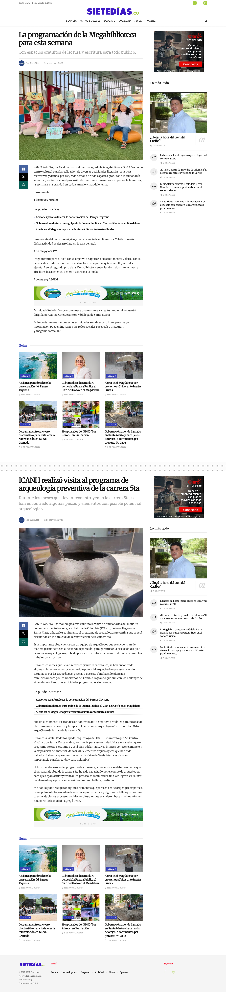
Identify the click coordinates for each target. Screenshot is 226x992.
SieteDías (34, 63)
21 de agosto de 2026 (30, 447)
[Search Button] (206, 21)
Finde (138, 20)
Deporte (109, 20)
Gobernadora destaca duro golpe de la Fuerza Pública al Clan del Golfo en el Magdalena (88, 223)
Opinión (152, 20)
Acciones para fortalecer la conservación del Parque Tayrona (72, 217)
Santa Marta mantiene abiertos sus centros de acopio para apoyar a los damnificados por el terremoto (182, 205)
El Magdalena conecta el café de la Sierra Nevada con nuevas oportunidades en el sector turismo (181, 187)
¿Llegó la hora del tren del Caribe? (167, 139)
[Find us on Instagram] (205, 3)
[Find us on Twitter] (200, 3)
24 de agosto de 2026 (30, 394)
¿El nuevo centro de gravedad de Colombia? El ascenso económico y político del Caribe (183, 171)
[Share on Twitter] (23, 177)
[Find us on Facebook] (195, 3)
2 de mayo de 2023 (53, 63)
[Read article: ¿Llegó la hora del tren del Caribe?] (178, 112)
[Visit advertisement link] (88, 293)
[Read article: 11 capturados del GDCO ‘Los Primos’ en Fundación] (81, 414)
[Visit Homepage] (113, 11)
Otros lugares (90, 20)
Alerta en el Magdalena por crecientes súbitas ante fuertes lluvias (75, 229)
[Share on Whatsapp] (23, 185)
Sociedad (125, 20)
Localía (71, 20)
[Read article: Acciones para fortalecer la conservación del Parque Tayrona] (38, 365)
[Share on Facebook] (23, 169)
